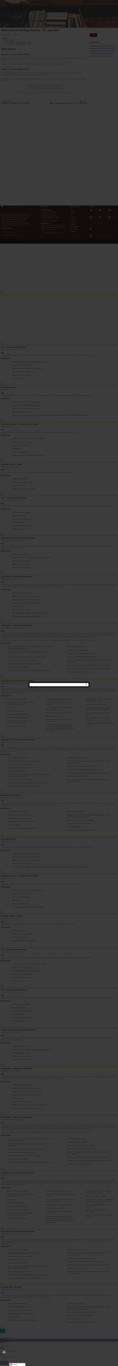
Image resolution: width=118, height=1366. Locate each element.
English (14, 1364)
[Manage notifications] (4, 1352)
